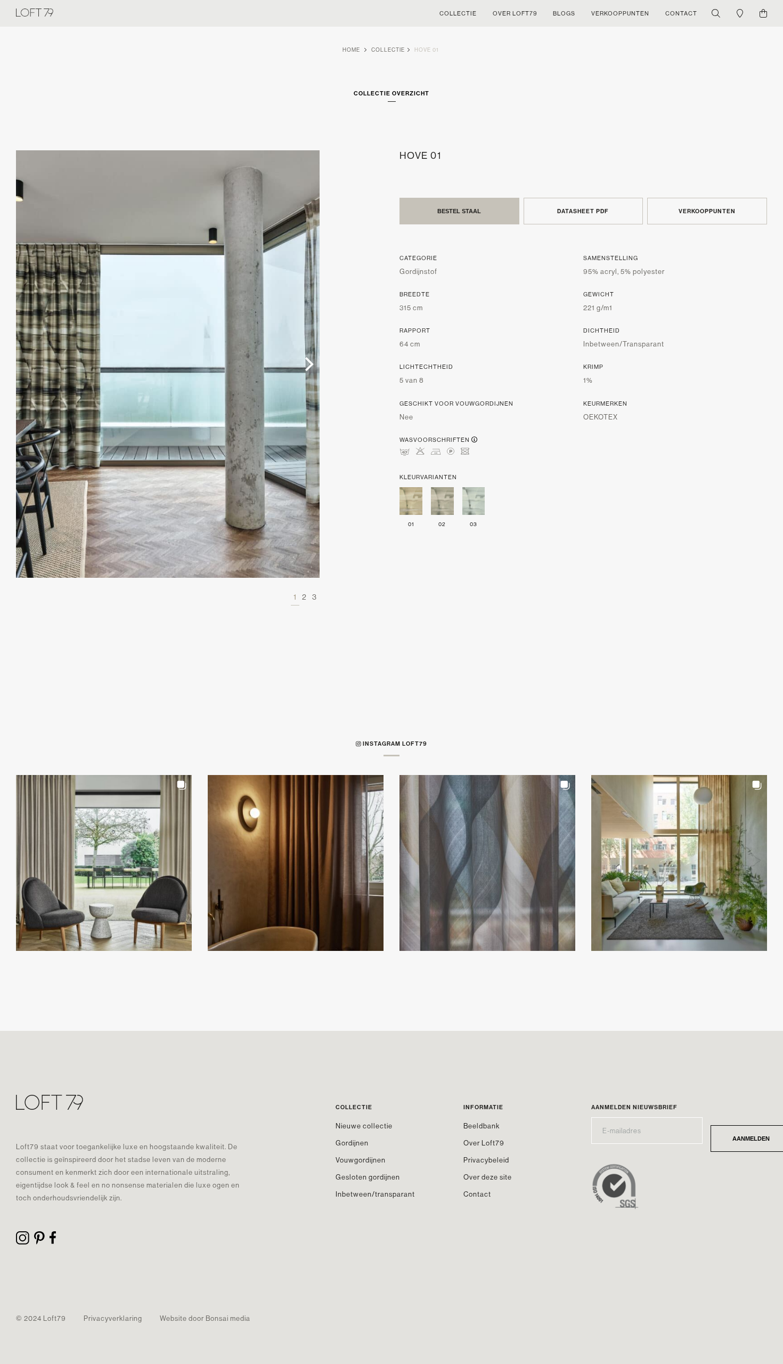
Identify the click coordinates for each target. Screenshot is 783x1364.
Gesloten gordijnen (368, 1177)
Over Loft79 (483, 1143)
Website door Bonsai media (205, 1318)
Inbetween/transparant (375, 1194)
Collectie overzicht (391, 93)
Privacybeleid (486, 1160)
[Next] (308, 364)
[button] (104, 863)
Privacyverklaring (113, 1318)
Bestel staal (459, 211)
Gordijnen (352, 1143)
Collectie (388, 49)
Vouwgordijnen (361, 1160)
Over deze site (487, 1177)
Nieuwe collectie (364, 1125)
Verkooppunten (707, 211)
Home (351, 49)
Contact (477, 1194)
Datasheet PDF (583, 211)
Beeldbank (481, 1125)
